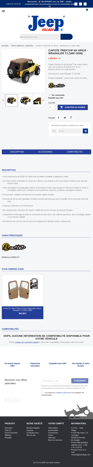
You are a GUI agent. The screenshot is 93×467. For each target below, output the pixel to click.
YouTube (12, 400)
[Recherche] (67, 37)
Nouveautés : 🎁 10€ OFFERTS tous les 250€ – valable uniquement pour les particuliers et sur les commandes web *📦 (49, 4)
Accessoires (45, 152)
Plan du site (31, 435)
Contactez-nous (33, 433)
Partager (58, 117)
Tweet (64, 117)
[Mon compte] (90, 11)
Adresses (51, 438)
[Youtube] (85, 4)
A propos (30, 430)
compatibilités (75, 152)
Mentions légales (33, 428)
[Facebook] (75, 4)
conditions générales (63, 393)
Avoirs (50, 435)
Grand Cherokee (11, 433)
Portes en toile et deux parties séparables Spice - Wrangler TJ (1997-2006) (22, 309)
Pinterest (71, 117)
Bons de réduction (55, 440)
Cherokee (8, 428)
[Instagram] (80, 4)
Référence (6, 257)
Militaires (8, 435)
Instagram (18, 400)
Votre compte (56, 423)
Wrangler (8, 438)
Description (17, 152)
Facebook (7, 400)
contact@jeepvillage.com (80, 455)
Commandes (53, 433)
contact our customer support (26, 342)
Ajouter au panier (72, 107)
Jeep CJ (8, 430)
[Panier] (86, 11)
